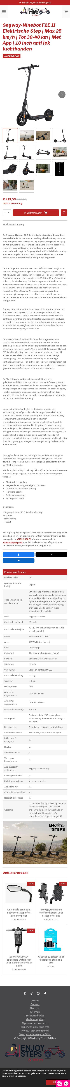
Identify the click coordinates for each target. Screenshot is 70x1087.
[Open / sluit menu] (4, 11)
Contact (35, 1004)
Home (35, 1000)
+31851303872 (24, 539)
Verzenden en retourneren (35, 1026)
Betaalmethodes (35, 1015)
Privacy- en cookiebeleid (35, 1030)
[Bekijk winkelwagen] (66, 11)
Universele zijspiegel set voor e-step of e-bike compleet (19, 912)
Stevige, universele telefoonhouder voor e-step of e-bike (51, 912)
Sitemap (35, 1011)
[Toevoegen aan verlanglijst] (64, 212)
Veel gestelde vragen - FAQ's (35, 1034)
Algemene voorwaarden (35, 1023)
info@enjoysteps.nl (13, 542)
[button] (10, 135)
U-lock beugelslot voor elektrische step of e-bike (51, 959)
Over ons (35, 1008)
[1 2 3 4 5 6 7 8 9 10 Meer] (7, 212)
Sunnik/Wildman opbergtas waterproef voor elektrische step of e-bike (19, 961)
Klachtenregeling (35, 1019)
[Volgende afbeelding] (62, 94)
